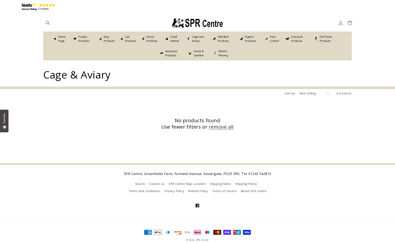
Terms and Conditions (144, 191)
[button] (47, 22)
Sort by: (290, 93)
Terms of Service (224, 191)
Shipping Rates (220, 184)
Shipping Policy (246, 184)
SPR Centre (202, 239)
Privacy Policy (174, 191)
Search (140, 184)
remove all (221, 126)
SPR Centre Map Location (187, 184)
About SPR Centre (254, 191)
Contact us (157, 184)
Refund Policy (198, 191)
